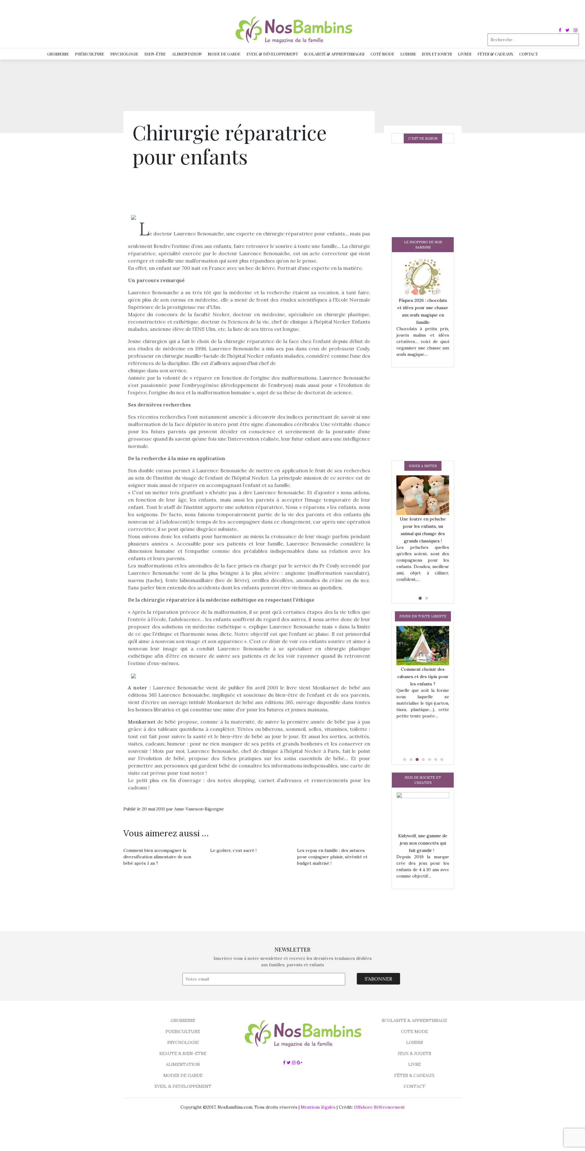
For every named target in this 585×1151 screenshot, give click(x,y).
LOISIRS (414, 1042)
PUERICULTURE (182, 1031)
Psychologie (124, 53)
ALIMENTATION (183, 1064)
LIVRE (414, 1064)
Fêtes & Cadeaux (495, 53)
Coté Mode (382, 53)
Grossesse (58, 53)
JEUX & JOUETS (414, 1053)
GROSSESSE (183, 1020)
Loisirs (408, 53)
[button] (420, 598)
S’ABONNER (378, 979)
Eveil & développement (272, 53)
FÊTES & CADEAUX (414, 1075)
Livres (464, 53)
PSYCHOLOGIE (183, 1042)
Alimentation (187, 53)
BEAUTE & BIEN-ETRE (182, 1053)
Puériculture (89, 53)
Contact (528, 53)
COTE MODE (414, 1031)
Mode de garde (224, 53)
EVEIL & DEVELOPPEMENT (182, 1086)
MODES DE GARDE (183, 1075)
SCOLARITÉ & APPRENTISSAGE (414, 1020)
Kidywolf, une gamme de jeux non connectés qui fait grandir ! (422, 843)
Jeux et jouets (437, 53)
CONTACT (414, 1086)
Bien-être (155, 53)
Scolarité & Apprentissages (334, 53)
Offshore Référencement (379, 1107)
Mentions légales (318, 1107)
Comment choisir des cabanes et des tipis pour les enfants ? (422, 677)
